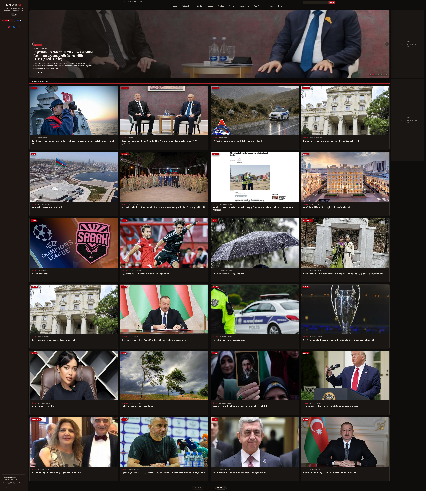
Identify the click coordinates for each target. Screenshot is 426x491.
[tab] (370, 74)
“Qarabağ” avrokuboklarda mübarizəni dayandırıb (145, 273)
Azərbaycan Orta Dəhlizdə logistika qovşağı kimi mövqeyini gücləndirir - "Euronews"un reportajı (253, 208)
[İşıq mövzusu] (14, 14)
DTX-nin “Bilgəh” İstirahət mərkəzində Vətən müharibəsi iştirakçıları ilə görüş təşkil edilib (164, 207)
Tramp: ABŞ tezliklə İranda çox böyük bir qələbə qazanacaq (330, 406)
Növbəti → (221, 488)
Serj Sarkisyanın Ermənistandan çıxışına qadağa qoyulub (239, 472)
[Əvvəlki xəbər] (32, 44)
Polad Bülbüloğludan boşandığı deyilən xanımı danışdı (57, 472)
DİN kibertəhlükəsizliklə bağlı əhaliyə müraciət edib (327, 207)
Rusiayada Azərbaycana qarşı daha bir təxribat (53, 340)
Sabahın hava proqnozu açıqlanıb (47, 207)
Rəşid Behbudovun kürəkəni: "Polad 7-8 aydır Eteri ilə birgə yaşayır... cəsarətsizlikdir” (343, 273)
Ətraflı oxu (38, 73)
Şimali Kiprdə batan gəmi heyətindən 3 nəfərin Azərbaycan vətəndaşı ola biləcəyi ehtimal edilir (73, 142)
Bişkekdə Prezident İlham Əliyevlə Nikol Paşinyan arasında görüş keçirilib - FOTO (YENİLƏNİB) (160, 142)
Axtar (332, 2)
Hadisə (221, 6)
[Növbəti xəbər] (387, 44)
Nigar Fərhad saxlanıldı (43, 406)
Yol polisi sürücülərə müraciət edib (229, 340)
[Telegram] (19, 27)
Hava (271, 6)
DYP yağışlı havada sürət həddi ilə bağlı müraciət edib (62, 54)
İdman (210, 6)
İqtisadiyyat (187, 6)
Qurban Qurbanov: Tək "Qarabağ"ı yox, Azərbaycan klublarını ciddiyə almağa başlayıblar (163, 472)
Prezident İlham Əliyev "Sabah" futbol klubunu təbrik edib (329, 472)
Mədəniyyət (244, 6)
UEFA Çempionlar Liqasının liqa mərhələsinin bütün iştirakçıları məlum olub (338, 340)
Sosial (199, 6)
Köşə (280, 6)
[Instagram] (9, 27)
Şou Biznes (258, 6)
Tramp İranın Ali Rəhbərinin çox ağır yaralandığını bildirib (240, 406)
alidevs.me (14, 487)
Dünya (231, 6)
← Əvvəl (198, 488)
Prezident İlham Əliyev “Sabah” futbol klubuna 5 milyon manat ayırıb (154, 340)
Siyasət (174, 6)
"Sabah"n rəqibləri (40, 273)
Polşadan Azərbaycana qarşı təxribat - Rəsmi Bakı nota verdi (331, 141)
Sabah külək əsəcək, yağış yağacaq (228, 273)
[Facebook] (14, 27)
